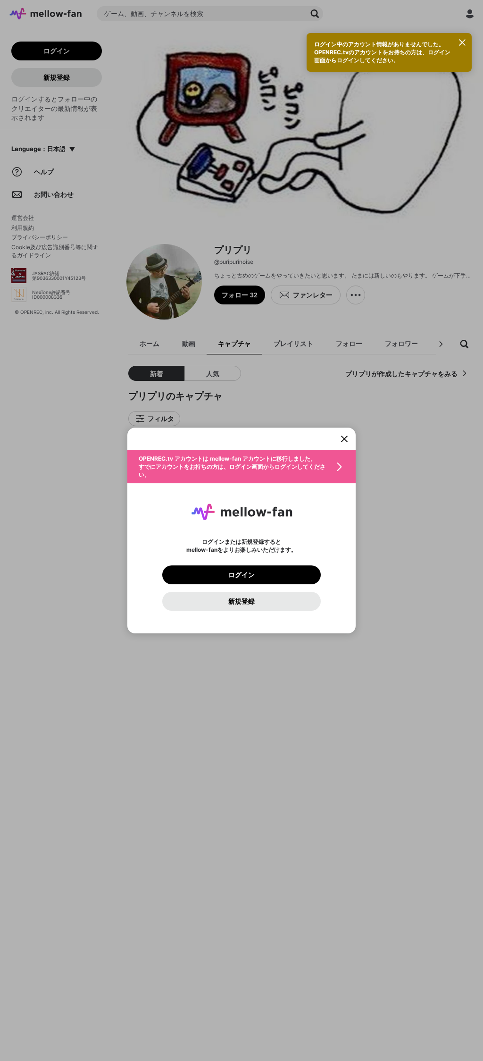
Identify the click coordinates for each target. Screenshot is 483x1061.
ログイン (241, 575)
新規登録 (241, 601)
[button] (241, 466)
